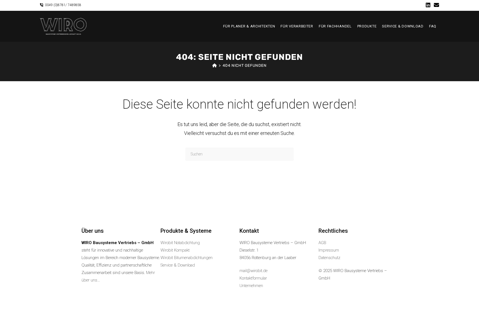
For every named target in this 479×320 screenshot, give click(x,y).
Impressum (329, 250)
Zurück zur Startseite (239, 183)
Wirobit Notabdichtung (180, 242)
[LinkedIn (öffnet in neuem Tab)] (428, 5)
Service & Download (177, 265)
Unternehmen (251, 285)
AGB (322, 242)
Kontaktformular (253, 278)
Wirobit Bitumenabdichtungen (186, 257)
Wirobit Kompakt (175, 250)
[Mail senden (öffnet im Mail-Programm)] (435, 5)
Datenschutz (329, 257)
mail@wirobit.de (253, 270)
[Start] (214, 65)
